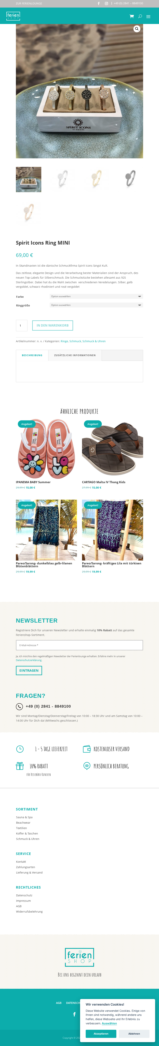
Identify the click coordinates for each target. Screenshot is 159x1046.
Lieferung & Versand (29, 872)
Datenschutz (24, 895)
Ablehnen (134, 1033)
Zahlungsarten (25, 867)
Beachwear (23, 822)
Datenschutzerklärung (28, 660)
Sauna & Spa (24, 817)
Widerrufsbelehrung (29, 911)
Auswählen (109, 1023)
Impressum (23, 901)
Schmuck (75, 341)
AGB (19, 906)
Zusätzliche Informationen (75, 355)
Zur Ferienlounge (29, 3)
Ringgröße (23, 305)
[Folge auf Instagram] (106, 3)
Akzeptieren (101, 1033)
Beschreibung (32, 355)
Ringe (64, 341)
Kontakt (21, 861)
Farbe (20, 297)
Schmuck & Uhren (94, 341)
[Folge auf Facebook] (99, 3)
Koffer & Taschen (27, 833)
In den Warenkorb (53, 325)
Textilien (21, 828)
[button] (136, 28)
